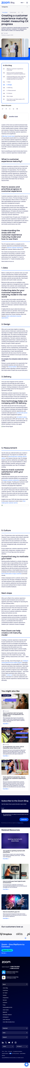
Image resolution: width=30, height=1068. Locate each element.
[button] (26, 1064)
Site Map (3, 1055)
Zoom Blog (5, 988)
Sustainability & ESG (7, 1007)
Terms (3, 1051)
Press (4, 1005)
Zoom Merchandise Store (9, 1022)
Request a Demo (7, 950)
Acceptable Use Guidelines (17, 1051)
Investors (5, 1002)
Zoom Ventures (6, 1019)
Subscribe (24, 819)
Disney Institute (12, 367)
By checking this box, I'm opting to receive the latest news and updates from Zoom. (15, 815)
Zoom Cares (6, 1009)
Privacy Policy (20, 822)
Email (2, 808)
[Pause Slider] (25, 937)
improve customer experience (15, 247)
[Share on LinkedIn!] (13, 109)
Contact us (9, 675)
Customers (5, 990)
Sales (4, 1032)
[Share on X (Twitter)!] (10, 109)
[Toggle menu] (27, 2)
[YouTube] (9, 1042)
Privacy (6, 1051)
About (4, 984)
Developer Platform (7, 1014)
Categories (5, 7)
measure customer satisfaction (11, 480)
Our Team (5, 992)
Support (5, 1037)
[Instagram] (15, 1042)
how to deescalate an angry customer (11, 573)
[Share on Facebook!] (6, 109)
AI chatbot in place (22, 417)
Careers (4, 995)
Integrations (5, 997)
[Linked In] (3, 1042)
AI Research (5, 1017)
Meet (22, 2)
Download (5, 1028)
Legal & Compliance (5, 1053)
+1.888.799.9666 (15, 967)
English (4, 1046)
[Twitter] (6, 1042)
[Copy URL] (2, 109)
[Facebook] (12, 1042)
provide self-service (22, 413)
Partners (5, 1000)
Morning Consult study (8, 136)
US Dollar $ (19, 1046)
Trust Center (10, 1051)
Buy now (3, 953)
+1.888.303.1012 (14, 968)
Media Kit (5, 1012)
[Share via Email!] (17, 109)
